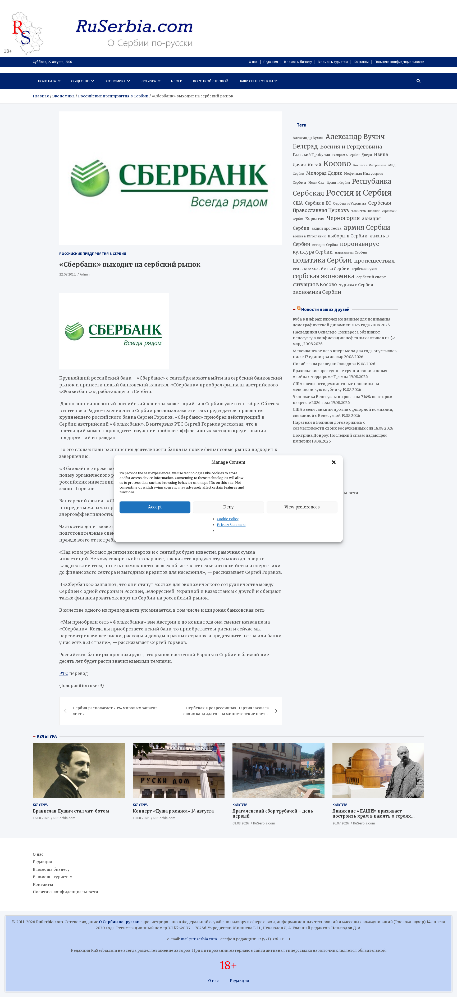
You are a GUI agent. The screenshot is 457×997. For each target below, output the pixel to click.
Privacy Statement (231, 525)
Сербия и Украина (349, 203)
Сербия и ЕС (318, 203)
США (298, 203)
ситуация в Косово (315, 284)
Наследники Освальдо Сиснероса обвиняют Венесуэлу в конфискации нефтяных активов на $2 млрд (344, 338)
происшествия (374, 261)
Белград (305, 146)
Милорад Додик (324, 173)
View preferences (302, 506)
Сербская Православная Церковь (342, 206)
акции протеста (326, 228)
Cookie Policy (228, 519)
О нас (253, 62)
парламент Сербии (351, 252)
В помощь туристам (333, 62)
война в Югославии (309, 236)
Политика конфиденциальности (399, 62)
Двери (367, 155)
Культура (148, 81)
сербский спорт (371, 277)
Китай (314, 165)
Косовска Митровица (369, 165)
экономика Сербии (317, 292)
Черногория (343, 218)
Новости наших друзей (325, 309)
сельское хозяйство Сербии (321, 268)
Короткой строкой (210, 81)
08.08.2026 (240, 823)
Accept (155, 506)
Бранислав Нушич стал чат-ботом (71, 811)
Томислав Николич (365, 211)
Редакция (270, 62)
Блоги (176, 81)
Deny (228, 506)
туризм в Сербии (356, 284)
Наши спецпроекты (256, 81)
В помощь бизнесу (298, 62)
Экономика (115, 81)
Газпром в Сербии (345, 155)
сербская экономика (323, 276)
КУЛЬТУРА (47, 736)
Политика (47, 81)
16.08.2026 (41, 817)
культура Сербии (313, 252)
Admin (85, 274)
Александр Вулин (308, 138)
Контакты (361, 62)
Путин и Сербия (338, 182)
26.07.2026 (340, 823)
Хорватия (315, 218)
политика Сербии (322, 260)
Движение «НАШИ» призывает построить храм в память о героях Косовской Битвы (371, 816)
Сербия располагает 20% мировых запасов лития (115, 711)
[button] (334, 462)
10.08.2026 (141, 817)
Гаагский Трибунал (311, 154)
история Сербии (325, 245)
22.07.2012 (67, 274)
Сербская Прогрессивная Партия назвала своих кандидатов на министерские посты (226, 711)
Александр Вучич (355, 137)
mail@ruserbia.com (199, 939)
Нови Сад (316, 182)
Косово (337, 163)
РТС (63, 673)
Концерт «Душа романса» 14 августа (173, 811)
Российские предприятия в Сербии (92, 253)
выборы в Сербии (348, 235)
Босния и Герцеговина (351, 146)
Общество (80, 81)
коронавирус (359, 243)
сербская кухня (364, 269)
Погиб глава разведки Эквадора (324, 364)
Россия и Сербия (359, 193)
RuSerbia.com (64, 817)
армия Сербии (367, 227)
